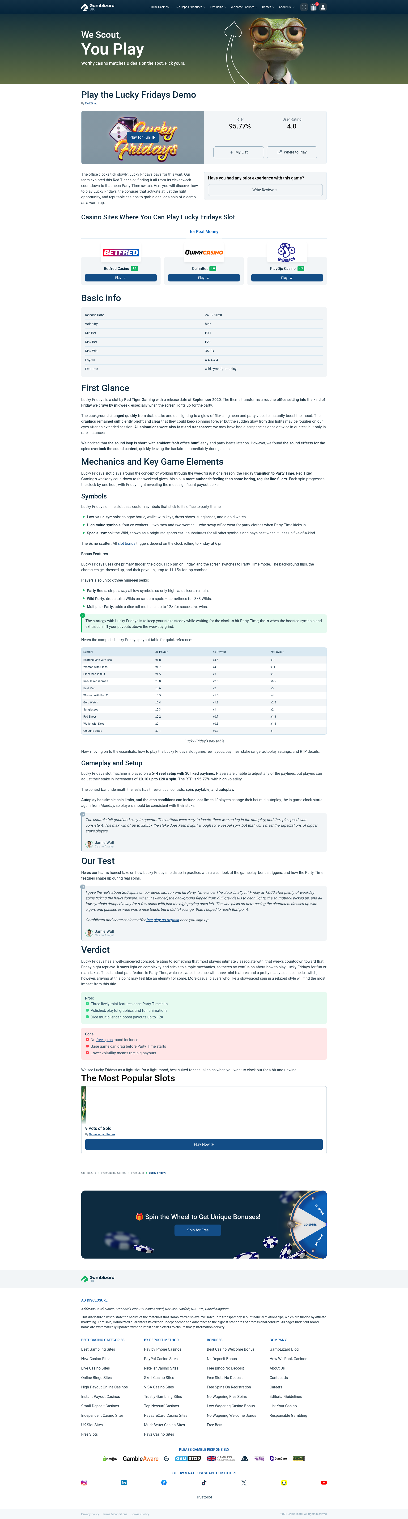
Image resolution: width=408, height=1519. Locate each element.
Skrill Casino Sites (159, 1377)
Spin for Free (197, 1230)
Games (266, 7)
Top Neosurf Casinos (161, 1406)
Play (118, 278)
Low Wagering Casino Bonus (231, 1406)
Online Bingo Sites (96, 1377)
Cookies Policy (140, 1514)
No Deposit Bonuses (189, 7)
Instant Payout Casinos (100, 1396)
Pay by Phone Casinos (162, 1349)
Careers (276, 1387)
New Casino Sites (95, 1359)
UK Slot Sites (92, 1425)
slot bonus (126, 543)
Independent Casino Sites (102, 1415)
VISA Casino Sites (159, 1387)
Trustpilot (204, 1497)
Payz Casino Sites (159, 1434)
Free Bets (214, 1425)
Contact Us (279, 1377)
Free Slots (137, 1172)
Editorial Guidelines (286, 1396)
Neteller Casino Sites (161, 1368)
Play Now (202, 1144)
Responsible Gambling (288, 1415)
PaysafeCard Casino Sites (165, 1415)
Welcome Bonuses (242, 7)
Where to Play (295, 152)
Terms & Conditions (114, 1514)
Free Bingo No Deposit (225, 1368)
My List (241, 152)
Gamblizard (88, 1172)
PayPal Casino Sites (161, 1359)
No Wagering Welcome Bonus (231, 1415)
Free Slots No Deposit (225, 1377)
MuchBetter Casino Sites (164, 1425)
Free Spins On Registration (229, 1387)
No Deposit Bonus (222, 1359)
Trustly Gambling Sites (163, 1396)
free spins (104, 1040)
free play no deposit (162, 920)
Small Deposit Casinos (100, 1406)
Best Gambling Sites (98, 1349)
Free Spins (216, 7)
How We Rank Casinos (288, 1359)
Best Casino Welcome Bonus (231, 1349)
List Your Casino (283, 1406)
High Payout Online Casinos (104, 1387)
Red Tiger (91, 103)
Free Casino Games (113, 1172)
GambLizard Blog (284, 1349)
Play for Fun (140, 137)
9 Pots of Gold (98, 1128)
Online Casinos (159, 7)
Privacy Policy (90, 1514)
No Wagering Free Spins (227, 1396)
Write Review (263, 190)
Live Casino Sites (95, 1368)
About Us (285, 7)
